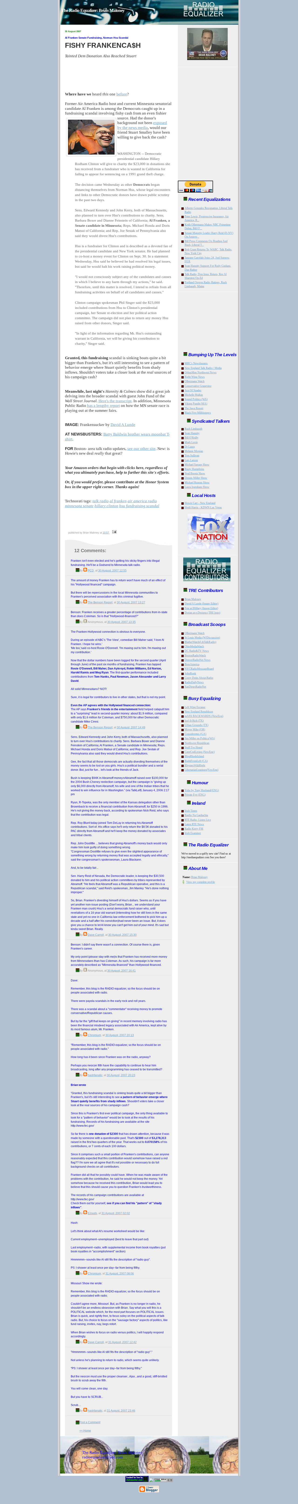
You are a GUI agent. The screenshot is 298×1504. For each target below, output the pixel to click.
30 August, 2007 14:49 (131, 727)
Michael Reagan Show (197, 482)
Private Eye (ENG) (195, 794)
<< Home (85, 1430)
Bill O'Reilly (192, 437)
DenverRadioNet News (198, 660)
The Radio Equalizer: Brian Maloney (93, 10)
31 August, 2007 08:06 (119, 1273)
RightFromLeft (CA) (196, 761)
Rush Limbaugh (194, 428)
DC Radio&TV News (197, 650)
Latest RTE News (194, 824)
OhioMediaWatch (194, 646)
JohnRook (190, 673)
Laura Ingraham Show (197, 487)
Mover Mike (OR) (195, 729)
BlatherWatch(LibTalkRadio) (200, 642)
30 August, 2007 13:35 (121, 621)
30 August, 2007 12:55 (112, 570)
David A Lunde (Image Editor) (201, 603)
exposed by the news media (142, 125)
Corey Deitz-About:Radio (199, 677)
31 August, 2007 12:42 (122, 1342)
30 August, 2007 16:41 (121, 970)
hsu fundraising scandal (139, 506)
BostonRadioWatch (195, 655)
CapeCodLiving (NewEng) (200, 752)
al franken (118, 501)
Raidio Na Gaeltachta (196, 815)
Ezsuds (92, 1213)
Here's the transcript (115, 401)
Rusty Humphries (194, 469)
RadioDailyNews (194, 682)
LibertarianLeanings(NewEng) (201, 769)
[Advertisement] (120, 519)
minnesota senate (79, 506)
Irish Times (191, 810)
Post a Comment (89, 1422)
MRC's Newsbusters (196, 363)
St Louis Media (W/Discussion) (202, 637)
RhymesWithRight (195, 765)
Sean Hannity (192, 433)
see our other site (141, 448)
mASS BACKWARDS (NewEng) (204, 716)
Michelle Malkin (194, 394)
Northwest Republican (197, 743)
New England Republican (199, 711)
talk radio (100, 501)
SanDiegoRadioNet (195, 686)
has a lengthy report (103, 405)
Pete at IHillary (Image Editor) (201, 608)
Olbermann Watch (195, 381)
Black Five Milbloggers (198, 412)
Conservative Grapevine (198, 386)
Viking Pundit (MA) (196, 403)
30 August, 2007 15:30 (122, 934)
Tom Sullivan (192, 455)
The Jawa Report (194, 408)
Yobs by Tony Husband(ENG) (202, 790)
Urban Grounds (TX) (197, 725)
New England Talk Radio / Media (203, 368)
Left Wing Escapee (195, 707)
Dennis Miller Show (196, 478)
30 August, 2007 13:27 (131, 602)
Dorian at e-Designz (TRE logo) (202, 612)
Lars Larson (191, 460)
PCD (91, 570)
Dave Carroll (96, 934)
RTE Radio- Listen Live (198, 819)
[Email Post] (114, 532)
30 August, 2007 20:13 (119, 1035)
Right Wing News (195, 377)
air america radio (142, 501)
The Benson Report (100, 602)
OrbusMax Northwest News (201, 372)
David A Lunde (123, 424)
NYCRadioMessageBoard (199, 668)
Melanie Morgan (194, 451)
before (121, 94)
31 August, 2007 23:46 (121, 1410)
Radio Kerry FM (194, 828)
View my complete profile (200, 882)
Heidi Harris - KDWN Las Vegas (203, 507)
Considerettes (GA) (196, 734)
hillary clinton (106, 506)
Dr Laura (190, 446)
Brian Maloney (193, 599)
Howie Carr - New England (200, 503)
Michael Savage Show (197, 464)
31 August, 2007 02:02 (116, 1213)
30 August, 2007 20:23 (121, 1075)
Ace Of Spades (193, 390)
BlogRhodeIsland (194, 756)
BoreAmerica (192, 664)
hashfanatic (95, 1075)
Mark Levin (191, 442)
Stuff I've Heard (194, 747)
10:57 (106, 532)
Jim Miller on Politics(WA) (200, 738)
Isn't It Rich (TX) (194, 720)
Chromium (94, 1035)
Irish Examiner (193, 833)
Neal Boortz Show (195, 473)
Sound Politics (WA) (196, 399)
